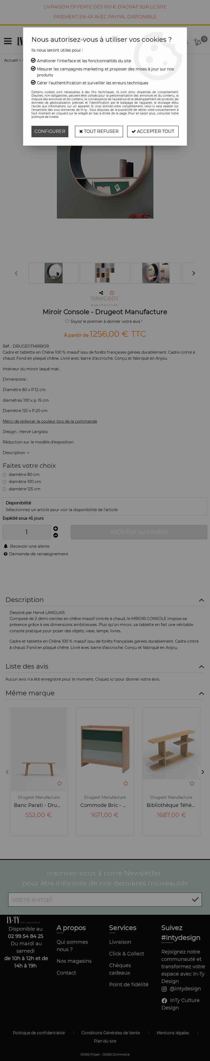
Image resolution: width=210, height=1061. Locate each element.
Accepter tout (155, 131)
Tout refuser (101, 131)
